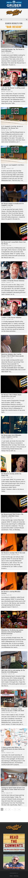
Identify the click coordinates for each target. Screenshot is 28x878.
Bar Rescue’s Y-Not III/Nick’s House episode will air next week (11, 395)
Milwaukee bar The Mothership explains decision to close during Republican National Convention (12, 631)
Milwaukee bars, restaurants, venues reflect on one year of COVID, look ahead (12, 709)
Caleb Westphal (4, 673)
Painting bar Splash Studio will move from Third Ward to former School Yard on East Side (13, 789)
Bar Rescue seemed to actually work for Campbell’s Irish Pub (12, 204)
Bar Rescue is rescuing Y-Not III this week (13, 553)
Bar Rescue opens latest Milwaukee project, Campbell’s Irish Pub (11, 436)
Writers (11, 875)
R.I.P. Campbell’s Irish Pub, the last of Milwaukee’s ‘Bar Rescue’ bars (12, 127)
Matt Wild (3, 52)
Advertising (16, 875)
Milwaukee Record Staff (5, 554)
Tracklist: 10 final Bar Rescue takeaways (12, 280)
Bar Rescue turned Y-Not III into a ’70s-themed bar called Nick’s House (12, 515)
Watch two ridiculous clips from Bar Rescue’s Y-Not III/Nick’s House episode (12, 355)
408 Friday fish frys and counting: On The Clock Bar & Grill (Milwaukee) (13, 671)
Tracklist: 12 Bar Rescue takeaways (11, 317)
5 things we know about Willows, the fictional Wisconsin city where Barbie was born (13, 749)
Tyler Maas (3, 168)
